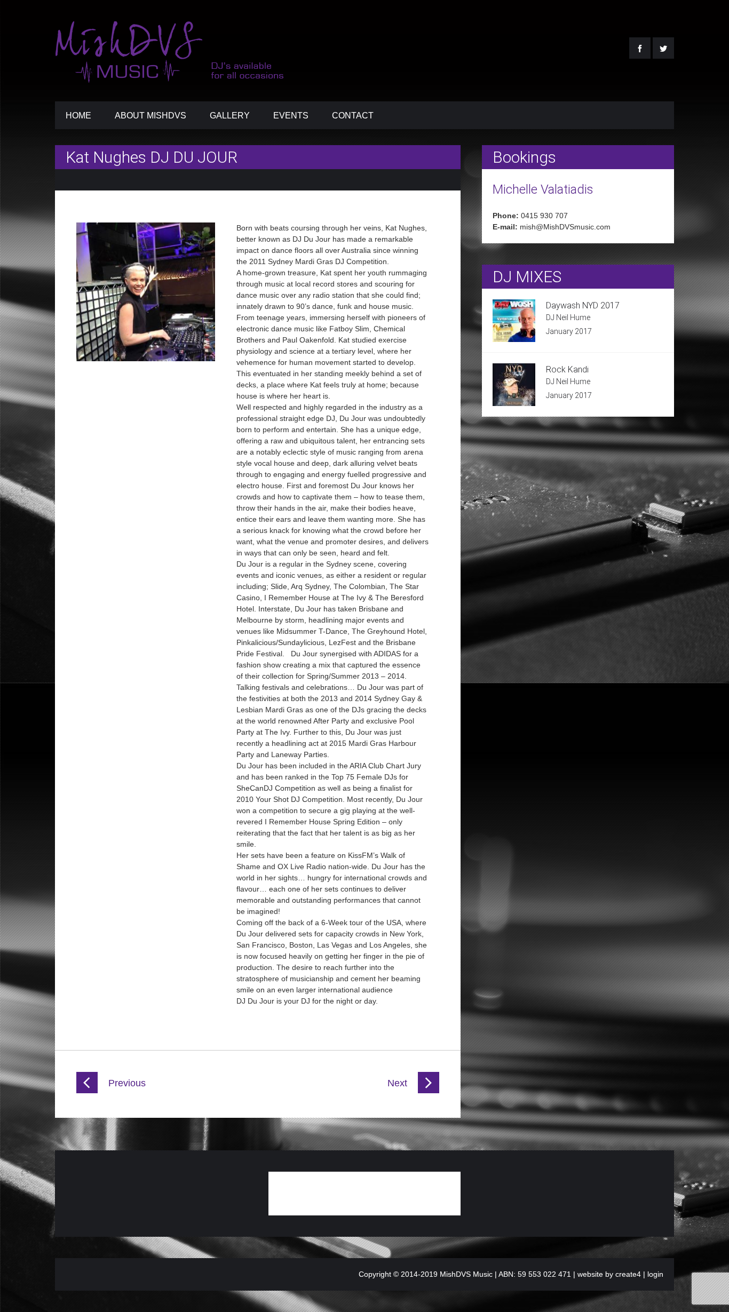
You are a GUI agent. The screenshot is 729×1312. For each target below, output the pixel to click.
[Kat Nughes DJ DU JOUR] (145, 358)
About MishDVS (150, 115)
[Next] (428, 1090)
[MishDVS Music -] (170, 76)
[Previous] (87, 1090)
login (655, 1274)
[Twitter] (663, 48)
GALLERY (230, 115)
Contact (353, 115)
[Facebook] (640, 48)
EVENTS (290, 115)
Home (78, 115)
